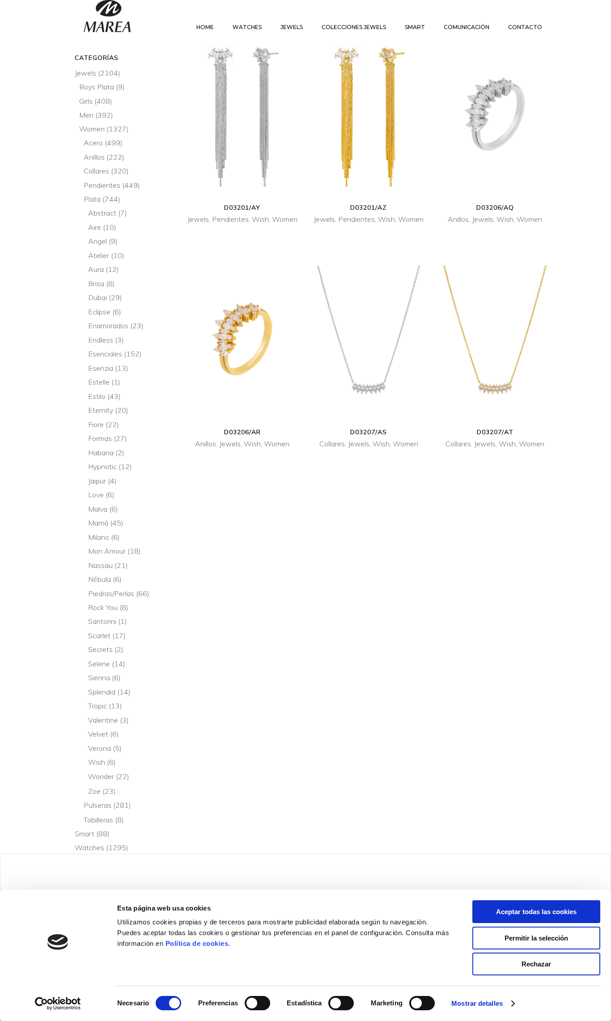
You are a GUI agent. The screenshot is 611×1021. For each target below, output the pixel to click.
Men (86, 114)
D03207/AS (368, 432)
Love (96, 494)
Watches (89, 847)
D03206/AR (242, 432)
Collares (332, 443)
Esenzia (100, 368)
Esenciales (105, 353)
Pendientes (230, 219)
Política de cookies (197, 943)
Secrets (100, 649)
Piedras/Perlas (111, 593)
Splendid (101, 691)
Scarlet (99, 635)
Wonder (101, 776)
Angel (97, 241)
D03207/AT (495, 432)
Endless (100, 339)
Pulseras (97, 805)
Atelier (98, 255)
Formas (100, 438)
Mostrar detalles (477, 1003)
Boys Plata (96, 86)
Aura (96, 269)
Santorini (102, 621)
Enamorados (108, 325)
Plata (92, 199)
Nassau (100, 565)
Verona (99, 748)
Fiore (96, 424)
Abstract (102, 212)
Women (284, 219)
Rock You (103, 607)
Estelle (99, 381)
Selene (99, 663)
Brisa (96, 283)
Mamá (98, 522)
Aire (94, 227)
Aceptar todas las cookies (536, 911)
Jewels (198, 219)
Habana (101, 452)
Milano (98, 537)
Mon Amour (107, 551)
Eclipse (99, 311)
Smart (84, 833)
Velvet (98, 733)
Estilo (97, 396)
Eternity (100, 410)
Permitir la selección (536, 938)
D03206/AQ (495, 207)
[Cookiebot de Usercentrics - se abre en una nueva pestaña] (58, 1003)
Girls (86, 101)
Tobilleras (98, 819)
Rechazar (536, 964)
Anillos (458, 219)
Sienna (99, 677)
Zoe (94, 791)
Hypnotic (102, 466)
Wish (260, 219)
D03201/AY (242, 207)
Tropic (97, 705)
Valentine (103, 720)
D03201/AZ (368, 207)
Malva (97, 508)
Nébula (99, 579)
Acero (93, 142)
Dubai (97, 297)
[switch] (257, 1003)
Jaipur (97, 480)
